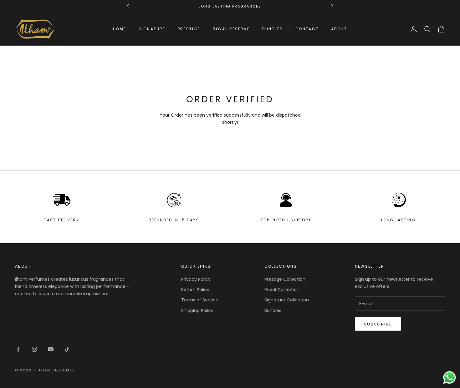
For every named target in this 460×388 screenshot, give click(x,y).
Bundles (272, 29)
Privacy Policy (196, 279)
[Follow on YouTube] (51, 349)
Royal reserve (231, 29)
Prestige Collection (284, 279)
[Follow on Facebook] (18, 349)
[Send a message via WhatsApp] (449, 377)
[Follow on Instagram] (34, 349)
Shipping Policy (197, 310)
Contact (307, 29)
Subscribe (378, 324)
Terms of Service (199, 300)
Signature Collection (286, 300)
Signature (152, 29)
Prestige (189, 29)
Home (119, 29)
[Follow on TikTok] (67, 349)
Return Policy (195, 289)
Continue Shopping (230, 138)
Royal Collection (281, 289)
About (339, 29)
